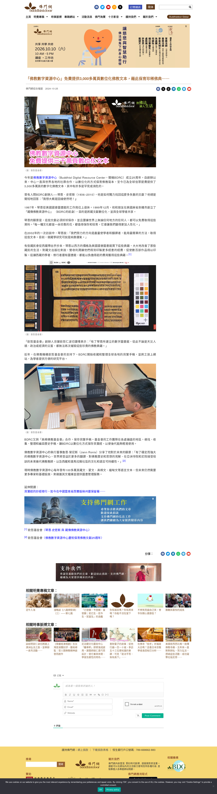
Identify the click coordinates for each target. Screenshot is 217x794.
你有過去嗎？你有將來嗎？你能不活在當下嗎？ (121, 613)
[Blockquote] (91, 695)
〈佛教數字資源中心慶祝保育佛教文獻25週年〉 (73, 538)
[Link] (99, 695)
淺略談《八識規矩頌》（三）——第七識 (65, 611)
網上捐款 (83, 750)
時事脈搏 (56, 16)
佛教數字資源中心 (45, 177)
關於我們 (148, 16)
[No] (213, 786)
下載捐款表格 (100, 750)
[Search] (190, 7)
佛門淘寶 (100, 16)
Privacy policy (112, 789)
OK (100, 789)
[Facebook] (96, 7)
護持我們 (131, 16)
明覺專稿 (39, 16)
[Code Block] (95, 695)
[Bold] (66, 695)
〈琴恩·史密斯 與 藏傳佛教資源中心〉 (66, 530)
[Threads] (120, 7)
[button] (158, 89)
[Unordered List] (86, 695)
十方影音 (113, 16)
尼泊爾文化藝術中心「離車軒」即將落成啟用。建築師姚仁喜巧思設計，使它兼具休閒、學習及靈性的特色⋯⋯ (93, 650)
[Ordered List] (82, 695)
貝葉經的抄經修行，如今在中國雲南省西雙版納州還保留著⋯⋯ (64, 491)
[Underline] (74, 695)
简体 (150, 7)
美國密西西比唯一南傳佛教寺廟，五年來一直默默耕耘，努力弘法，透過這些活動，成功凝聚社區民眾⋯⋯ (177, 650)
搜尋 (60, 764)
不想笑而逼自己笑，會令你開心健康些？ (149, 611)
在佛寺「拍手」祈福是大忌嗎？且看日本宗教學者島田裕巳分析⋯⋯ (149, 647)
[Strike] (78, 695)
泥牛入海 (30, 610)
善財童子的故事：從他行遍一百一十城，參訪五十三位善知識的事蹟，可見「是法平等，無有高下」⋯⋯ (121, 650)
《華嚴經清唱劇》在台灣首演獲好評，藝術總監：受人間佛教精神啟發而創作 (65, 648)
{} (103, 694)
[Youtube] (108, 7)
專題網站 (69, 16)
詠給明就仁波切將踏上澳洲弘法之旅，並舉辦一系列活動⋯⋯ (37, 647)
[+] (106, 694)
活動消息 (87, 16)
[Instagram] (114, 7)
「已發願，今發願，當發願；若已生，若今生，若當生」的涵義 (93, 613)
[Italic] (70, 695)
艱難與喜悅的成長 (174, 610)
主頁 (28, 16)
